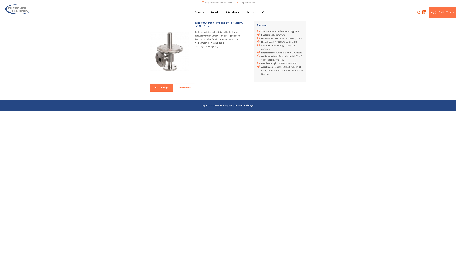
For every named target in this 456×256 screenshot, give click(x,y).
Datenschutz (220, 105)
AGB (230, 105)
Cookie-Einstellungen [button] (244, 105)
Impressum (207, 105)
